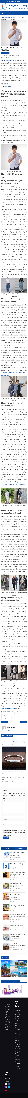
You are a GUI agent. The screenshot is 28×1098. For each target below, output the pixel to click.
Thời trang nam (5, 52)
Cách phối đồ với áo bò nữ (24, 722)
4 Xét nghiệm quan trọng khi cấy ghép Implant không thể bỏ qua (17, 916)
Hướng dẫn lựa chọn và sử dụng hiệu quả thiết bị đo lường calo (17, 874)
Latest (8, 848)
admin (14, 744)
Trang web (6, 825)
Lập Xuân (15, 773)
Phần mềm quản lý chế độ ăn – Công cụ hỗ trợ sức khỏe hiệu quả (17, 885)
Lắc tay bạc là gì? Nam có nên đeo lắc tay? (12, 771)
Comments (20, 848)
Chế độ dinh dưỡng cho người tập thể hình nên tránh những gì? (16, 896)
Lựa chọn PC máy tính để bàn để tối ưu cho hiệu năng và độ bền (17, 854)
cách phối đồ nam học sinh (8, 713)
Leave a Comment (6, 57)
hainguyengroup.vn (6, 715)
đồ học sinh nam (19, 713)
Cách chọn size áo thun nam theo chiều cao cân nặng (13, 778)
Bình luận (5, 800)
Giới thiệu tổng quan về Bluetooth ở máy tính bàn (16, 864)
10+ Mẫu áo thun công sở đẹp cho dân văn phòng (13, 741)
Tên (4, 814)
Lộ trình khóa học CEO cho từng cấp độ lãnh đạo (17, 935)
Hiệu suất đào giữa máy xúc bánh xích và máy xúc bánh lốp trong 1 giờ (17, 945)
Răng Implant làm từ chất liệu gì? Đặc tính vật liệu (17, 926)
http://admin (10, 730)
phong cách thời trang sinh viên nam (10, 716)
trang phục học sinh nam (7, 718)
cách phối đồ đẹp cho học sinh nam (14, 711)
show (9, 86)
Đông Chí (12, 859)
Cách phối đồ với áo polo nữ (5, 722)
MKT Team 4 (16, 55)
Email (5, 819)
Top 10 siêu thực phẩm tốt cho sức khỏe (17, 906)
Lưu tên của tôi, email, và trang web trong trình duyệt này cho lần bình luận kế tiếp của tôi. (14, 832)
